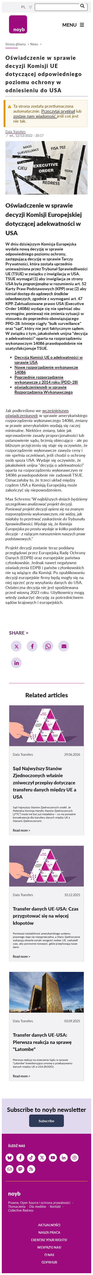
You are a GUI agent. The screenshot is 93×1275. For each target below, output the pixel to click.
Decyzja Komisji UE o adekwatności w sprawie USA (48, 360)
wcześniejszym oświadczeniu (37, 413)
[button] (16, 646)
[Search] (82, 6)
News (34, 44)
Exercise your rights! (49, 1240)
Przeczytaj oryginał (58, 111)
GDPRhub (49, 1262)
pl (23, 7)
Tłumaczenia (17, 1206)
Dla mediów (37, 1206)
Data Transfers (15, 132)
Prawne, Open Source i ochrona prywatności (39, 1203)
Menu (69, 24)
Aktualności (49, 1225)
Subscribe (46, 1121)
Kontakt (55, 1206)
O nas (49, 1255)
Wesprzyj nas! (49, 1247)
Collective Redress (20, 1210)
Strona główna (15, 44)
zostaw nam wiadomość (35, 116)
